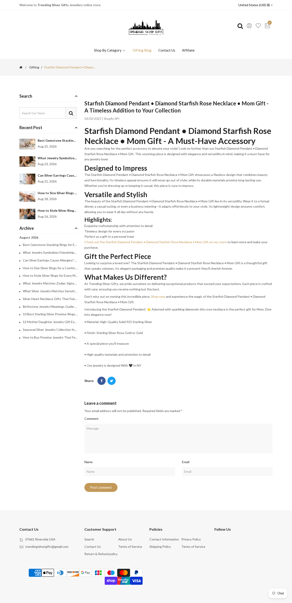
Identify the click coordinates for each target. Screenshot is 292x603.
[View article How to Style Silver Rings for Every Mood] (27, 214)
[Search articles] (71, 113)
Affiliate (188, 50)
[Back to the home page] (20, 67)
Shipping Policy (160, 546)
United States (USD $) (254, 5)
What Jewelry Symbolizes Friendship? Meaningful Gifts (50, 252)
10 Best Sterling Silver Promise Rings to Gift (50, 314)
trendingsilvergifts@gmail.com (46, 546)
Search (89, 539)
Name (88, 462)
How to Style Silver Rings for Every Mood (68, 210)
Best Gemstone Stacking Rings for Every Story (72, 140)
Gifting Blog (142, 50)
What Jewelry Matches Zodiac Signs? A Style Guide (50, 283)
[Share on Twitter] (111, 381)
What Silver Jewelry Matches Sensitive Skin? (50, 291)
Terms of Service (130, 546)
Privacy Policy (191, 539)
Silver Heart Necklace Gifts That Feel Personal (50, 298)
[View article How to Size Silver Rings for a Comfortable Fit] (27, 196)
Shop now (158, 296)
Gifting (34, 67)
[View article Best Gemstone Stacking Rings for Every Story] (27, 144)
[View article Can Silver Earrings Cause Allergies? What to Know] (27, 179)
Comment (91, 418)
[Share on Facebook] (101, 381)
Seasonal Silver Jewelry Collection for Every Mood (50, 329)
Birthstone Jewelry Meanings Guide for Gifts (50, 306)
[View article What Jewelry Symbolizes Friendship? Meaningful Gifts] (27, 161)
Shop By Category (108, 50)
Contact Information (164, 539)
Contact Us (166, 50)
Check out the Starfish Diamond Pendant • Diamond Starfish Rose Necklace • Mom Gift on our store (155, 242)
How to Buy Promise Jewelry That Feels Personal (50, 337)
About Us (125, 539)
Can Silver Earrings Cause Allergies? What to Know (76, 175)
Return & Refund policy (100, 554)
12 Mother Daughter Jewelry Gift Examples (50, 322)
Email (185, 462)
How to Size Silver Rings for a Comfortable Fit (72, 193)
